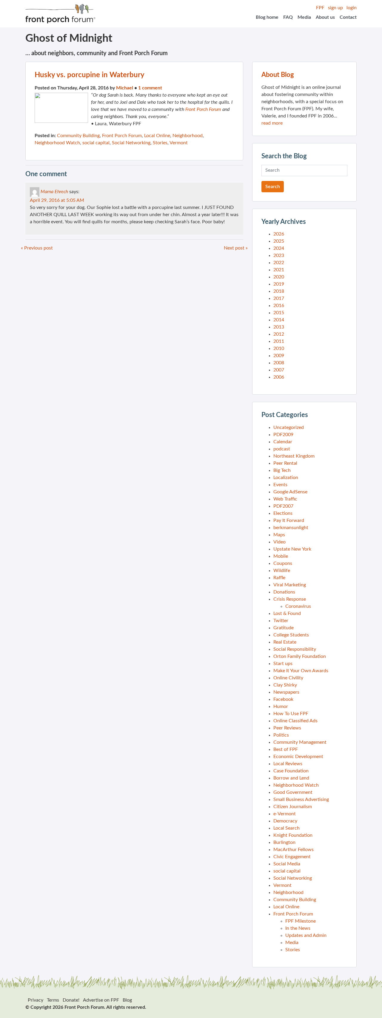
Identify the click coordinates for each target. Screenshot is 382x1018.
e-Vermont (284, 813)
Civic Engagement (292, 856)
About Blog (277, 75)
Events (280, 484)
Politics (281, 735)
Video (279, 542)
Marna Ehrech (54, 191)
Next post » (236, 248)
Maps (279, 534)
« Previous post (37, 248)
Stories (160, 142)
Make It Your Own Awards (300, 670)
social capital (96, 142)
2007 (278, 370)
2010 (278, 348)
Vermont (179, 142)
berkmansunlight (290, 527)
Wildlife (281, 570)
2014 (278, 319)
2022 (278, 262)
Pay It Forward (288, 520)
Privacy (35, 1000)
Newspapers (286, 692)
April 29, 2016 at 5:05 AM (57, 200)
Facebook (283, 699)
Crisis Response (289, 599)
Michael (124, 88)
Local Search (286, 828)
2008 (278, 362)
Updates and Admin (305, 935)
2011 (278, 341)
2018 (278, 291)
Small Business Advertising (301, 799)
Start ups (282, 663)
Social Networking (131, 142)
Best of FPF (285, 749)
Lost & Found (287, 613)
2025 (278, 241)
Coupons (282, 563)
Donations (284, 592)
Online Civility (288, 677)
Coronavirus (298, 606)
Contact (348, 17)
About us (325, 17)
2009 (278, 355)
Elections (282, 513)
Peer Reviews (287, 728)
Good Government (292, 792)
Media (304, 17)
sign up (335, 7)
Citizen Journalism (292, 806)
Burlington (284, 842)
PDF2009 (283, 434)
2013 (278, 327)
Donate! (71, 1000)
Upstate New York (292, 549)
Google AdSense (290, 491)
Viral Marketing (289, 584)
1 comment (150, 88)
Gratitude (283, 627)
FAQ (288, 17)
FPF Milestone (300, 921)
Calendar (282, 441)
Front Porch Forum (203, 109)
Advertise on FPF (101, 1000)
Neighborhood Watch (57, 142)
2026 (278, 234)
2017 (278, 298)
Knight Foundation (292, 835)
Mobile (280, 556)
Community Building (78, 135)
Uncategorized (288, 427)
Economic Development (298, 756)
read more (272, 123)
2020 (278, 277)
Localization (285, 477)
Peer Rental (285, 463)
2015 (278, 312)
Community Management (299, 742)
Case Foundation (291, 770)
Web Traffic (285, 499)
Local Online (157, 135)
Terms (53, 1000)
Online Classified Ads (295, 720)
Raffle (279, 577)
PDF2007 (283, 506)
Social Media (286, 863)
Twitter (280, 620)
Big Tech (282, 470)
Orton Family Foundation (299, 656)
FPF (320, 7)
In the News (297, 928)
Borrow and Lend (291, 778)
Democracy (285, 821)
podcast (281, 449)
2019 (278, 284)
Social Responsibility (294, 649)
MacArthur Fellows (293, 849)
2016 (278, 305)
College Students (291, 635)
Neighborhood (187, 135)
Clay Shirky (285, 685)
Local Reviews (287, 763)
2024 (278, 248)
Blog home (267, 17)
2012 (278, 334)
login (351, 7)
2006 (278, 377)
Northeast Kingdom (294, 456)
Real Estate (284, 642)
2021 (278, 269)
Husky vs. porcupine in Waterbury (89, 75)
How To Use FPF (290, 713)
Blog (127, 1000)
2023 (278, 255)
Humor (280, 706)
